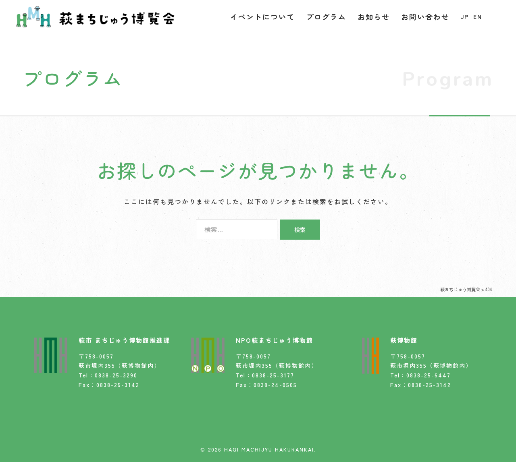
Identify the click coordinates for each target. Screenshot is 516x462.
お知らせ (374, 16)
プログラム (326, 16)
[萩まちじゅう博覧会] (95, 15)
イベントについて (262, 16)
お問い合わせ (425, 16)
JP (465, 16)
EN (477, 16)
